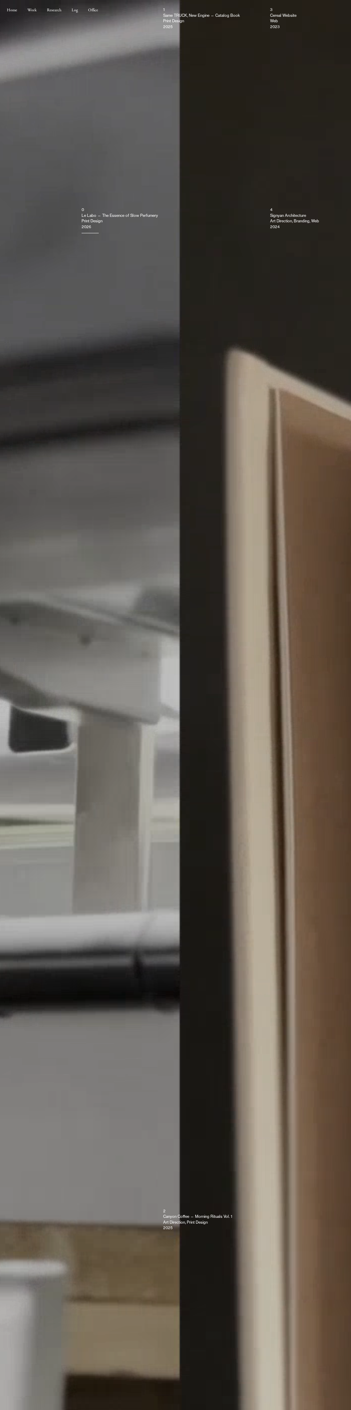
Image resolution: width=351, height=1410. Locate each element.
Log (75, 10)
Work (32, 10)
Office (93, 10)
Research (54, 10)
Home (12, 10)
